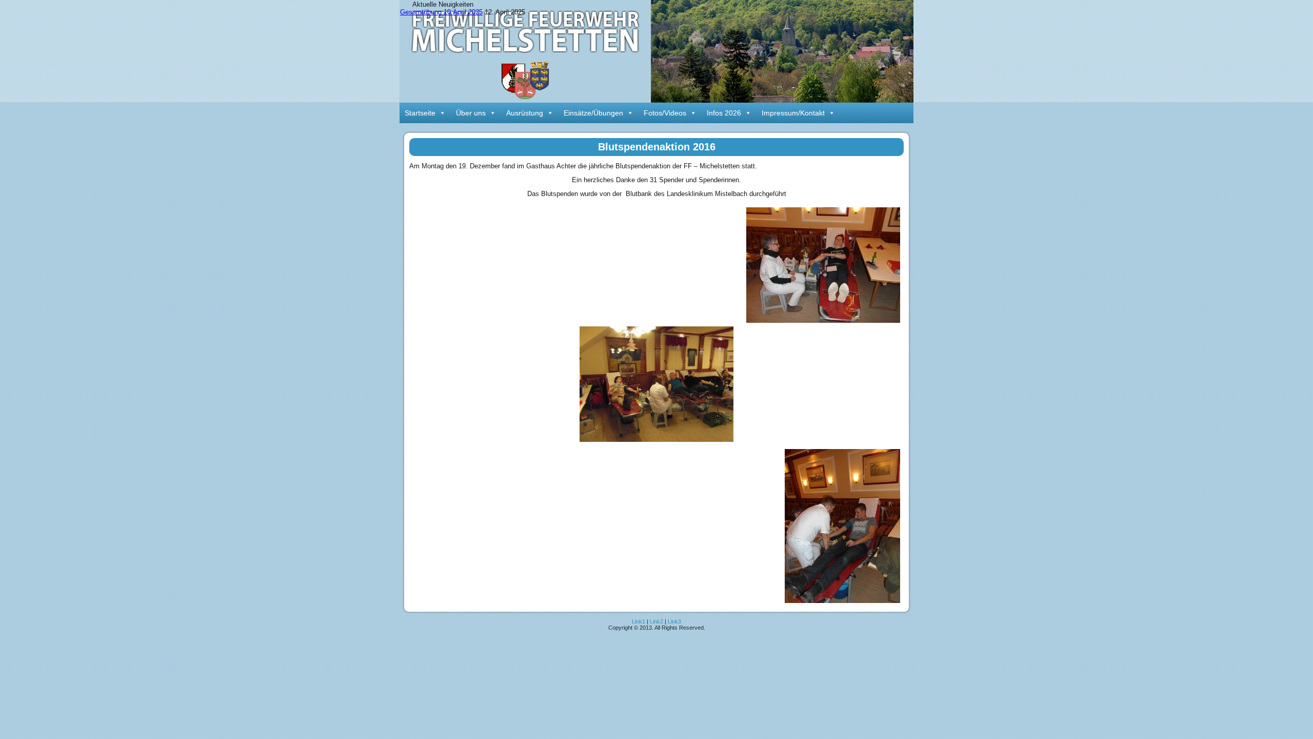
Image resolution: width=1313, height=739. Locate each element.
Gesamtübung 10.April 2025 (441, 12)
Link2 (656, 621)
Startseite (420, 113)
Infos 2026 (724, 113)
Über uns (471, 113)
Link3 (674, 621)
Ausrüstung (524, 113)
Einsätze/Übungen (593, 113)
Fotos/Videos (665, 113)
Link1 (638, 621)
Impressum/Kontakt (793, 113)
